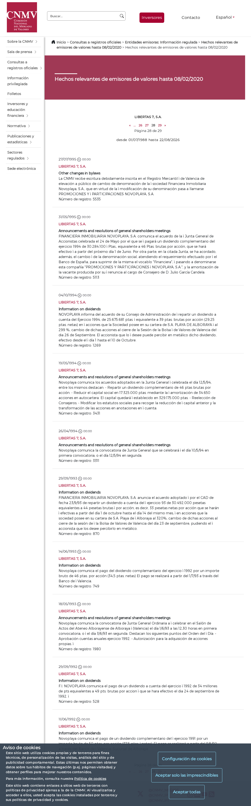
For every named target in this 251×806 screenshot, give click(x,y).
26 (140, 125)
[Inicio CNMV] (22, 17)
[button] (23, 42)
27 (147, 125)
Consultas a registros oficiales (95, 42)
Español (224, 17)
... (135, 125)
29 (160, 125)
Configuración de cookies (187, 758)
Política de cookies (90, 778)
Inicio (61, 42)
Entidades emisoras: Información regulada (161, 42)
